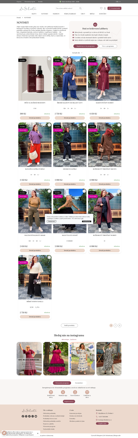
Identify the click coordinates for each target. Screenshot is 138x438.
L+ (75, 108)
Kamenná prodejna (75, 413)
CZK (117, 1)
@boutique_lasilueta (69, 339)
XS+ (64, 108)
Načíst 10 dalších (69, 325)
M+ (72, 108)
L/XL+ (37, 307)
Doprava (19, 1)
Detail (31, 118)
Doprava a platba (48, 424)
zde (82, 218)
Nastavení (51, 221)
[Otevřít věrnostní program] (4, 433)
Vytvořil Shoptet (96, 435)
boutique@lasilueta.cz (105, 420)
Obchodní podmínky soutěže (52, 421)
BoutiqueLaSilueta (23, 416)
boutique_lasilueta (26, 416)
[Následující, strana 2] (119, 325)
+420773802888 (32, 416)
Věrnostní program (29, 1)
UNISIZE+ (69, 241)
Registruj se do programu (86, 46)
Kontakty (72, 418)
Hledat (80, 8)
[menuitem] (34, 14)
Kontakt (40, 1)
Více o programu (108, 46)
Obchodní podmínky (49, 413)
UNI (35, 108)
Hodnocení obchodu (76, 416)
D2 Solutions (108, 435)
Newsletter (79, 383)
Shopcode (117, 435)
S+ (68, 108)
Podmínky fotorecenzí (50, 418)
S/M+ (32, 307)
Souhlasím (86, 221)
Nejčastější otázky (48, 429)
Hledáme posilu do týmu (77, 421)
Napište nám (102, 423)
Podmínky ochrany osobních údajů (53, 416)
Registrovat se (69, 401)
